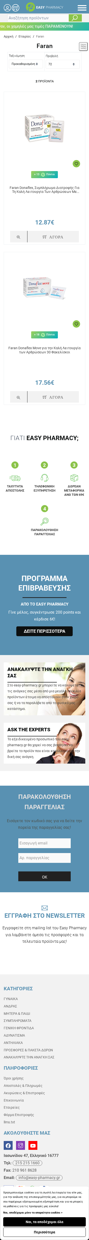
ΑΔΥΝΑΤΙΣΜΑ (14, 1035)
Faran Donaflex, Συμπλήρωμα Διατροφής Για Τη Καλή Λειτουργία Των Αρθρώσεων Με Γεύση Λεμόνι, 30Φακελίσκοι (44, 190)
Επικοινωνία (14, 1100)
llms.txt (9, 1122)
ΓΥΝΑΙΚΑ (11, 999)
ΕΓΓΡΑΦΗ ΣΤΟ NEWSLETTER (44, 928)
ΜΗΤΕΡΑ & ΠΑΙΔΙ (17, 1014)
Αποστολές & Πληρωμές (23, 1086)
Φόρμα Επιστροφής (19, 1115)
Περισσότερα (44, 1232)
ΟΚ (44, 877)
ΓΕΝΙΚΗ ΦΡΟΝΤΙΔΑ (19, 1028)
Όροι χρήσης (14, 1078)
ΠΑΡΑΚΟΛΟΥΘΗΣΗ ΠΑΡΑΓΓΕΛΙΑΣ (44, 802)
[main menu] (82, 8)
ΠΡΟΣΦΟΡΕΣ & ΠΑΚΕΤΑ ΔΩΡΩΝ (28, 1050)
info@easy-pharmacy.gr (39, 1177)
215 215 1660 (27, 1163)
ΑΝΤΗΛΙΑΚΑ (13, 1043)
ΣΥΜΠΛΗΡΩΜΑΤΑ (17, 1021)
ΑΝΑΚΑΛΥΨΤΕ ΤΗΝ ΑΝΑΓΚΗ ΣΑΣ (29, 1057)
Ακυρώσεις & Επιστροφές (24, 1093)
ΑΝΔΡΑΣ (10, 1006)
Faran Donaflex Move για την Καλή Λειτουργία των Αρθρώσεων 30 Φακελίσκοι (44, 350)
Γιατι (44, 438)
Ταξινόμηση (17, 56)
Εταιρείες (12, 1107)
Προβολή (52, 56)
